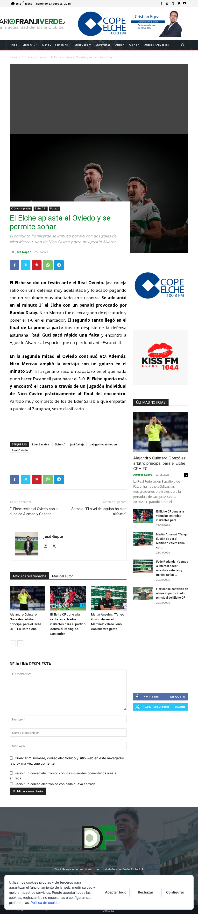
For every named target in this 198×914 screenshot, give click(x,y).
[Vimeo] (179, 4)
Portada (54, 208)
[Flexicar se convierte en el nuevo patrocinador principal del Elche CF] (143, 593)
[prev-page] (13, 643)
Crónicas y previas (21, 208)
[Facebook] (161, 4)
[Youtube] (184, 4)
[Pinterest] (37, 265)
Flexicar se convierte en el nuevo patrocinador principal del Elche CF (172, 593)
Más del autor (62, 576)
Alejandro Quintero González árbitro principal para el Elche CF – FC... (159, 463)
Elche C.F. (40, 208)
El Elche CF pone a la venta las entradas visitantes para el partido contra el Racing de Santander (67, 624)
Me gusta (177, 696)
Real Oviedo (20, 450)
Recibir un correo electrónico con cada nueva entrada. (55, 784)
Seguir (180, 706)
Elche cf (60, 444)
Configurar (175, 892)
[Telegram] (59, 265)
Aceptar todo (116, 892)
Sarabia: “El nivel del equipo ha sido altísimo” (99, 511)
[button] (182, 44)
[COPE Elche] (126, 24)
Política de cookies (45, 902)
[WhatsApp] (48, 265)
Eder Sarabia (40, 444)
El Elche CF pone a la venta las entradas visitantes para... (170, 516)
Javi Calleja (77, 444)
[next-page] (20, 643)
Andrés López (142, 474)
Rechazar (145, 892)
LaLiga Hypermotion (103, 444)
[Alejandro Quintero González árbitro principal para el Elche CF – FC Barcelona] (27, 598)
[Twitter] (173, 4)
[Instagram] (167, 4)
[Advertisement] (99, 98)
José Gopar (23, 252)
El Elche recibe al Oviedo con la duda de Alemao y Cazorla (34, 511)
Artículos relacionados (29, 576)
